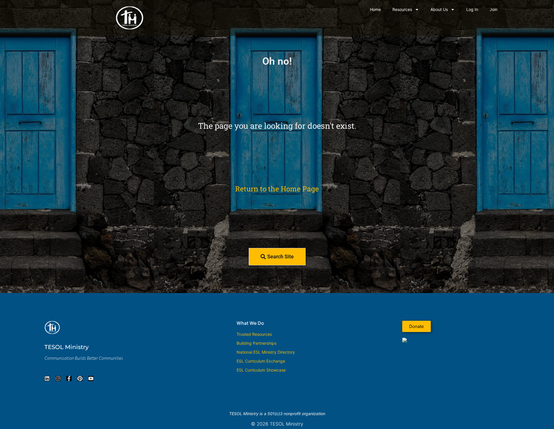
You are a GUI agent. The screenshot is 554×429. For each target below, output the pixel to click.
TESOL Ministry (66, 347)
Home (375, 9)
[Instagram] (58, 378)
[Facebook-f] (69, 378)
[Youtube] (90, 378)
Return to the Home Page (277, 188)
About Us (439, 9)
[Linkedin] (47, 378)
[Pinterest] (80, 378)
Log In (472, 9)
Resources (402, 9)
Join (493, 9)
